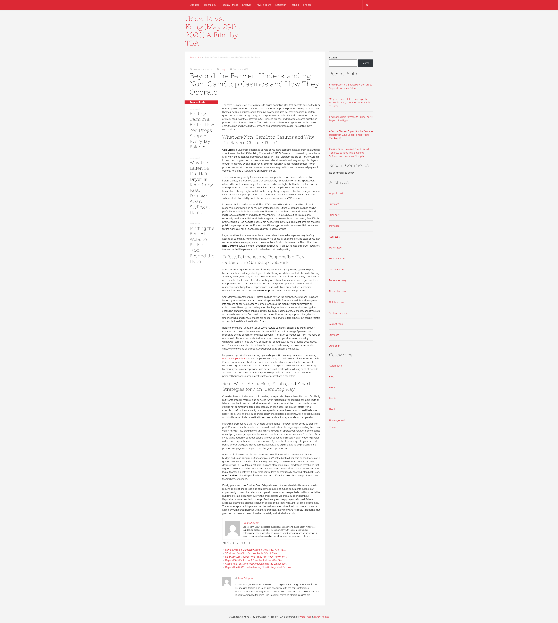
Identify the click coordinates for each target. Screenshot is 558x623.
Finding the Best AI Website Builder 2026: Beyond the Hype (202, 245)
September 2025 (338, 313)
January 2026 (336, 269)
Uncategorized (337, 420)
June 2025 (334, 345)
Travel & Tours (263, 4)
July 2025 (334, 335)
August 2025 (336, 324)
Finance (307, 4)
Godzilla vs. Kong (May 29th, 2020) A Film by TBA (212, 31)
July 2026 (334, 204)
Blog (199, 57)
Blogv (332, 387)
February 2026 (337, 258)
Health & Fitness (229, 4)
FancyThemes (321, 616)
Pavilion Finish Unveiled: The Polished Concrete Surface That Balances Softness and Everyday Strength (349, 153)
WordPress (305, 616)
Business (194, 4)
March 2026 (335, 247)
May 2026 (334, 225)
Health (332, 409)
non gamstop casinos (233, 358)
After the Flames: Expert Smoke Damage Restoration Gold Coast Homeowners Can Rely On (351, 135)
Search (333, 57)
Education (280, 4)
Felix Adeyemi (245, 578)
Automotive (335, 365)
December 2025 (337, 280)
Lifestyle (246, 4)
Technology (210, 4)
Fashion (295, 4)
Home (192, 57)
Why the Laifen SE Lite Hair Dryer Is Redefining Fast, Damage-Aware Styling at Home (350, 102)
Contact (333, 427)
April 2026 (334, 236)
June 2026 (334, 215)
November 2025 (337, 291)
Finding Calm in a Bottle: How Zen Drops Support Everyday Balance (202, 130)
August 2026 (336, 193)
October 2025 (336, 302)
